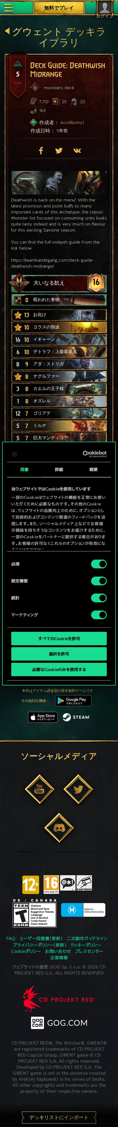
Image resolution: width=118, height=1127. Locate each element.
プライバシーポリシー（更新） (39, 945)
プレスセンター (89, 951)
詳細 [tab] (59, 469)
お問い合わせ (58, 951)
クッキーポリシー (86, 945)
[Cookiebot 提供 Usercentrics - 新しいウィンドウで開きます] (83, 454)
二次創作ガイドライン (87, 938)
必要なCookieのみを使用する (59, 669)
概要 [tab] (93, 469)
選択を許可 (59, 654)
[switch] (99, 580)
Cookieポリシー (26, 951)
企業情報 (59, 958)
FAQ (10, 938)
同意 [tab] (24, 469)
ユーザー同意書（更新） (41, 938)
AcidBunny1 (72, 122)
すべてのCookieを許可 (59, 638)
